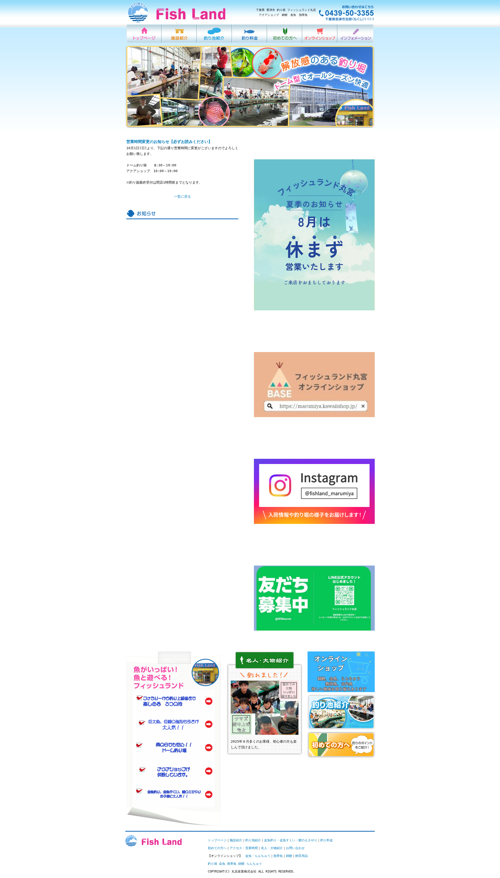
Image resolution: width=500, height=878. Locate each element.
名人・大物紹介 (272, 848)
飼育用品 (301, 856)
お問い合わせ (295, 848)
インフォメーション (356, 33)
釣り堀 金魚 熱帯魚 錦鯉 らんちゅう (235, 864)
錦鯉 (289, 856)
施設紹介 (179, 33)
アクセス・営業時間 (244, 848)
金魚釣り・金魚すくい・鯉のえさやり (290, 840)
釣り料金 (249, 33)
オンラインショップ (320, 33)
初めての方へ (285, 33)
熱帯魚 (278, 856)
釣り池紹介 (214, 33)
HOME (144, 33)
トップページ (217, 840)
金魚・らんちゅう (257, 856)
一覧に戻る (182, 196)
